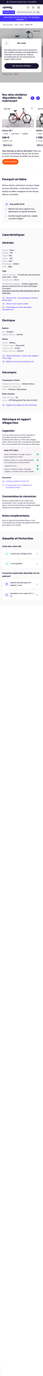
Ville (16, 25)
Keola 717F (29, 25)
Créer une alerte (10, 162)
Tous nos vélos (8, 25)
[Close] (23, 1)
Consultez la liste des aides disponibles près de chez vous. (20, 292)
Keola (21, 25)
